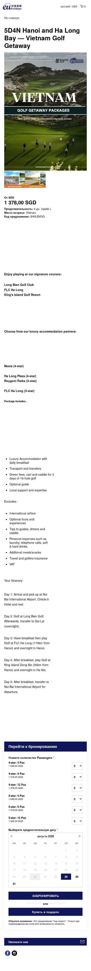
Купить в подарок (45, 912)
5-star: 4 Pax (16, 797)
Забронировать (45, 896)
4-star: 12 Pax (17, 786)
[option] (14, 179)
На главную (11, 18)
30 (76, 877)
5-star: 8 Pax (16, 808)
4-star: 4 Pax (16, 764)
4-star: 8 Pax (16, 775)
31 (14, 884)
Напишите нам (18, 942)
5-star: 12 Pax (17, 819)
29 (66, 877)
